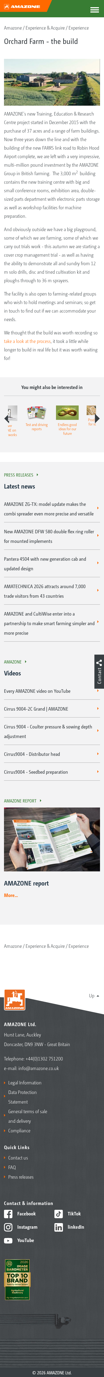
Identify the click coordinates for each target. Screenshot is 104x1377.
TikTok (74, 1213)
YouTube (25, 1239)
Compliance (19, 1130)
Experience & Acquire (45, 27)
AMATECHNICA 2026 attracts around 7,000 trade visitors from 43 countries (45, 591)
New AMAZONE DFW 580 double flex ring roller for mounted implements (49, 536)
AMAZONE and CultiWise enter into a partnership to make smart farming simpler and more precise (49, 623)
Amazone (13, 27)
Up (91, 995)
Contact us (18, 1157)
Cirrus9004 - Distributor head (32, 753)
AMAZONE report (20, 800)
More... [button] (11, 894)
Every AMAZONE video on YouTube (37, 690)
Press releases (18, 475)
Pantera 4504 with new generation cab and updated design (45, 563)
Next (97, 418)
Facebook (26, 1213)
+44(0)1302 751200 (44, 1058)
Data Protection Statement (22, 1096)
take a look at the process (27, 340)
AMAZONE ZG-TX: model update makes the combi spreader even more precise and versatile (49, 508)
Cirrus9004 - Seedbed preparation (36, 771)
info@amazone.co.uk (38, 1067)
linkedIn (75, 1226)
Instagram (26, 1226)
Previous (6, 418)
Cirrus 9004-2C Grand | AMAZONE (36, 708)
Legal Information (25, 1082)
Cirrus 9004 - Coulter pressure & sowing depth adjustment (48, 731)
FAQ (12, 1167)
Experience (79, 27)
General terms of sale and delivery (27, 1116)
